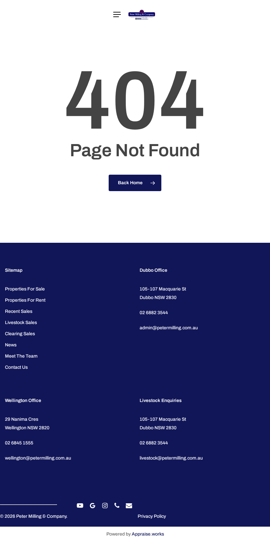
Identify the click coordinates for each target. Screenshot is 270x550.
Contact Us (16, 367)
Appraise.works (148, 534)
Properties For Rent (25, 300)
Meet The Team (21, 356)
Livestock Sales (21, 322)
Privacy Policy (152, 516)
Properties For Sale (25, 289)
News (10, 344)
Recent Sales (18, 311)
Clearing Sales (20, 333)
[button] (117, 14)
